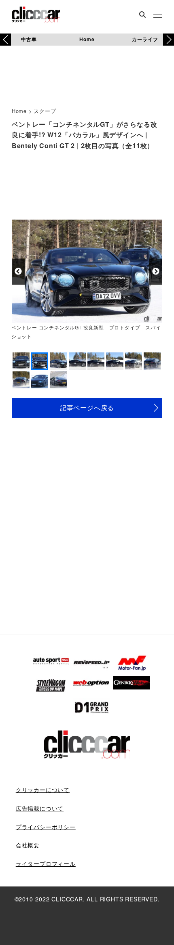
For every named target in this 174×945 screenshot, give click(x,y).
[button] (168, 39)
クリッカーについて (43, 790)
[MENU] (157, 15)
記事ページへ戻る (87, 407)
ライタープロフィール (46, 863)
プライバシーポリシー (46, 827)
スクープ (45, 111)
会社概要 (28, 845)
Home (86, 39)
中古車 (28, 39)
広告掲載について (40, 808)
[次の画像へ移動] (155, 271)
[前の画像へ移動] (18, 271)
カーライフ (145, 39)
